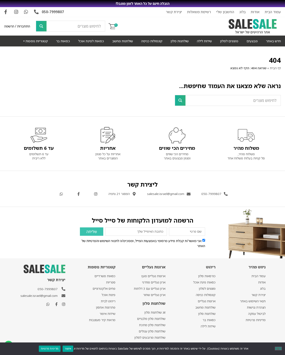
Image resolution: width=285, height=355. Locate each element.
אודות (255, 12)
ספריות (110, 282)
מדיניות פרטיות (256, 320)
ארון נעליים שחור (154, 295)
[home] (253, 26)
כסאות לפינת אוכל (91, 41)
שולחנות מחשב (122, 41)
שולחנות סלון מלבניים (151, 319)
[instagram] (63, 304)
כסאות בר (63, 41)
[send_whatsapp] (47, 304)
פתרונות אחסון (105, 307)
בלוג (242, 12)
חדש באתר (273, 41)
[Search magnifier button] (41, 26)
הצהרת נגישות (256, 307)
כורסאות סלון (207, 276)
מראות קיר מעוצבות (102, 320)
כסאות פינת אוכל (204, 282)
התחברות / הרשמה (17, 26)
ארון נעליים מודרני (153, 282)
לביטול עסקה (257, 313)
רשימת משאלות (199, 12)
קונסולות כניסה (151, 41)
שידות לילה (204, 41)
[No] (278, 348)
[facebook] (55, 304)
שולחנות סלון (180, 41)
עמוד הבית (273, 12)
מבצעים (252, 41)
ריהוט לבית (108, 301)
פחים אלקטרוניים (104, 288)
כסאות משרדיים (105, 276)
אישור (68, 348)
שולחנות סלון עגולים (152, 331)
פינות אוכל (108, 295)
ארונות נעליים (207, 301)
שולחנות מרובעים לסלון (149, 337)
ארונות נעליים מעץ (153, 276)
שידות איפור (107, 313)
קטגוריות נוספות (36, 41)
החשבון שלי (225, 12)
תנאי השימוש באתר (253, 301)
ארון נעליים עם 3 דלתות (149, 288)
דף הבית (275, 68)
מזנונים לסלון (229, 41)
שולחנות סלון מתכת (152, 325)
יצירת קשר (174, 12)
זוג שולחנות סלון (154, 312)
